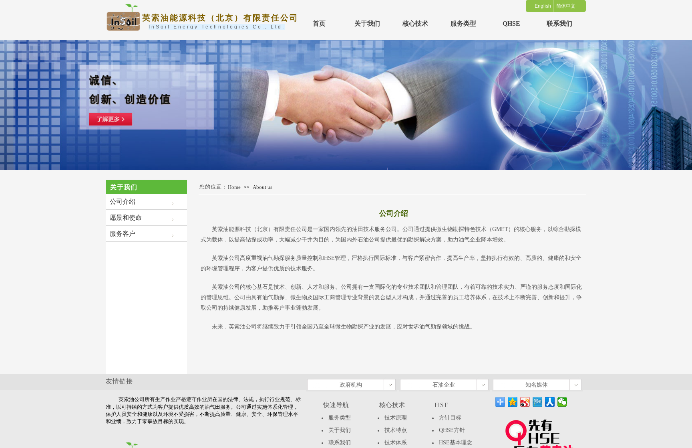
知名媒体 (536, 385)
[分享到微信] (562, 402)
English (543, 6)
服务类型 (463, 23)
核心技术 (415, 23)
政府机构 (351, 385)
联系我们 (559, 23)
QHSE (511, 23)
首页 (319, 23)
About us (262, 187)
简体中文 (565, 6)
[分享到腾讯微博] (538, 402)
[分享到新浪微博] (525, 402)
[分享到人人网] (550, 402)
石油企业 (443, 385)
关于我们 (367, 23)
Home (234, 187)
